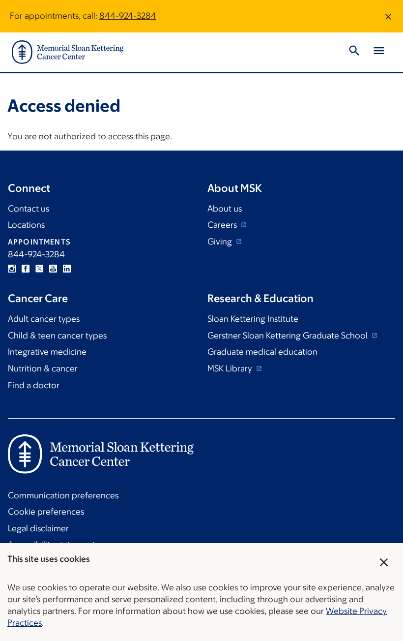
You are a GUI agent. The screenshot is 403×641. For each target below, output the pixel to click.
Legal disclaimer (38, 528)
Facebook (25, 269)
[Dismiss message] (388, 16)
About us (224, 209)
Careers (223, 225)
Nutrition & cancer (43, 368)
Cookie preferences (46, 512)
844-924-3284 (127, 16)
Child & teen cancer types (57, 335)
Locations (26, 225)
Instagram (12, 269)
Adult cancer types (44, 319)
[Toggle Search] (354, 52)
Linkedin (67, 269)
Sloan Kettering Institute (252, 319)
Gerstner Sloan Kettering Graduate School (288, 335)
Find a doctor (33, 385)
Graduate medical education (262, 352)
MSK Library (230, 368)
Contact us (28, 209)
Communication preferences (63, 495)
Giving (220, 241)
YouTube (53, 269)
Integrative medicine (47, 352)
